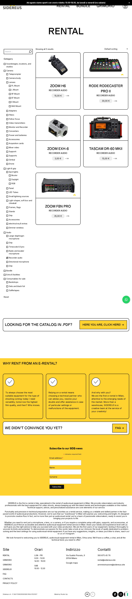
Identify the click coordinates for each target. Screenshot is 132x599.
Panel (11, 188)
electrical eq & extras (18, 223)
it (92, 594)
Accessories (14, 139)
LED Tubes (13, 192)
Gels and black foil (17, 286)
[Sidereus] (12, 6)
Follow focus (14, 119)
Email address (56, 458)
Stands (12, 211)
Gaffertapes (14, 290)
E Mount (14, 102)
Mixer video (14, 147)
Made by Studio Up (61, 594)
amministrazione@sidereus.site (111, 565)
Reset (6, 297)
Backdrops (13, 282)
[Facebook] (115, 594)
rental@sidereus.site (107, 560)
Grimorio (88, 529)
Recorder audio (15, 258)
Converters (14, 131)
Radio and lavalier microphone (16, 252)
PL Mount (15, 86)
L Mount (14, 90)
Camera (9, 71)
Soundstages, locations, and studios (18, 65)
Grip (11, 215)
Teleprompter (15, 74)
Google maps (72, 563)
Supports (13, 155)
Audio (8, 232)
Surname (53, 477)
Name (52, 467)
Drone (11, 164)
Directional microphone (19, 262)
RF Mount (15, 94)
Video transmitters (17, 123)
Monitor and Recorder (18, 127)
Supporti (12, 151)
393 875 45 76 (104, 555)
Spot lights (13, 172)
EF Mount (15, 98)
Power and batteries (18, 135)
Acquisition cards (16, 143)
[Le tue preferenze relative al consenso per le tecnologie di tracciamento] (127, 594)
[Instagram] (120, 594)
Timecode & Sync (16, 247)
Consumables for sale (15, 279)
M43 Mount (16, 106)
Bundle (9, 271)
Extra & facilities (13, 275)
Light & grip (11, 168)
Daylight (14, 179)
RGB (13, 183)
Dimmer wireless (16, 228)
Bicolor (14, 175)
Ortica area (87, 538)
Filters (11, 115)
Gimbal (12, 160)
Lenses (12, 82)
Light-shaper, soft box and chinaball (20, 201)
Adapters (13, 111)
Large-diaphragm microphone (16, 237)
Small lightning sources (19, 196)
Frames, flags (15, 207)
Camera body (15, 78)
